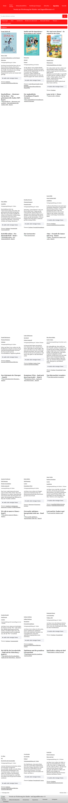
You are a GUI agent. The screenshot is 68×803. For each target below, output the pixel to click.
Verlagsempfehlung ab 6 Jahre (54, 65)
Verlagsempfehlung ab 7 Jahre (31, 761)
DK (2, 758)
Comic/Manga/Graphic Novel (35, 84)
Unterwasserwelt (5, 229)
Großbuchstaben (16, 507)
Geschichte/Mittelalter (6, 789)
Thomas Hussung (5, 339)
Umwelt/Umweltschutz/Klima (31, 364)
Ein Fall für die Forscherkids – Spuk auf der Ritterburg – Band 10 (11, 652)
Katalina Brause (28, 199)
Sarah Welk (49, 196)
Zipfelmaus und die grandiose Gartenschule (34, 651)
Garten (35, 363)
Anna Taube (50, 477)
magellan (3, 204)
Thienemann (50, 62)
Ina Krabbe (26, 756)
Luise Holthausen (28, 335)
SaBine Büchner (28, 619)
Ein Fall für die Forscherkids (8, 760)
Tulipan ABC (50, 617)
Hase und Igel (50, 757)
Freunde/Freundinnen (38, 227)
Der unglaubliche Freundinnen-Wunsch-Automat (31, 96)
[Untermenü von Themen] (58, 20)
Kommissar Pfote (28, 486)
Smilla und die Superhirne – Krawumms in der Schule (33, 32)
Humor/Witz (27, 88)
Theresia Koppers (28, 202)
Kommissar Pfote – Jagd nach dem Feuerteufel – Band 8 (34, 376)
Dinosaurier (4, 507)
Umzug (25, 646)
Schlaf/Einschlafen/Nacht (57, 505)
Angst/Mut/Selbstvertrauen (58, 504)
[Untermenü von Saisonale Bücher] (51, 20)
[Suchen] (64, 16)
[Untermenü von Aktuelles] (50, 5)
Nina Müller (4, 201)
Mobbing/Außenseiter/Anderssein (55, 783)
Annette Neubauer (5, 479)
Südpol (25, 759)
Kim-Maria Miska (51, 337)
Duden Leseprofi (28, 340)
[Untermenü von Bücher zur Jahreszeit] (38, 20)
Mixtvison (3, 60)
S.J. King (3, 756)
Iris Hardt (26, 338)
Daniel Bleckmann (5, 337)
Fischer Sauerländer (6, 483)
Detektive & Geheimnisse (12, 506)
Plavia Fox (26, 57)
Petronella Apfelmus (29, 624)
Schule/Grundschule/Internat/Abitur (56, 225)
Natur (38, 363)
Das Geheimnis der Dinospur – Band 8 (11, 376)
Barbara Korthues (51, 479)
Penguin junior (27, 204)
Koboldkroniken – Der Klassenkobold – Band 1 (9, 235)
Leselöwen (49, 484)
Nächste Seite (63, 792)
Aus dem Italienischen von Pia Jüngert (10, 58)
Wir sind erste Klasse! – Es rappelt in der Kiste (56, 32)
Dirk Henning (4, 481)
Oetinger (3, 342)
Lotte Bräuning (50, 615)
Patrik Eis (49, 752)
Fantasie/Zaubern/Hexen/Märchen (9, 83)
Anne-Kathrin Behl (51, 198)
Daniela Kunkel (5, 615)
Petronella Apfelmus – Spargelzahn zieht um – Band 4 (34, 513)
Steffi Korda (4, 617)
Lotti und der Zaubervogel (55, 511)
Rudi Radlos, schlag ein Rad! (56, 650)
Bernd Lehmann (51, 754)
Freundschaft (13, 228)
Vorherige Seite (5, 792)
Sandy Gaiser (50, 339)
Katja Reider (27, 479)
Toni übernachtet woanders (56, 375)
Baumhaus (26, 621)
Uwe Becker (27, 754)
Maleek (25, 60)
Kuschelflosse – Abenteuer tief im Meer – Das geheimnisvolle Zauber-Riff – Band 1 (11, 97)
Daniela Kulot (50, 60)
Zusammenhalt (14, 641)
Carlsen (3, 619)
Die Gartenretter (29, 234)
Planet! (25, 62)
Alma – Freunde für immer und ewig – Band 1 (56, 235)
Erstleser (8, 81)
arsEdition (49, 200)
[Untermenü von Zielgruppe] (9, 20)
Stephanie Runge (51, 613)
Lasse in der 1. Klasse (54, 94)
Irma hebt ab (6, 31)
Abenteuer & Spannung (34, 504)
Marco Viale (4, 55)
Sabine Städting (28, 617)
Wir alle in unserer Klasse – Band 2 (10, 512)
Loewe (25, 483)
